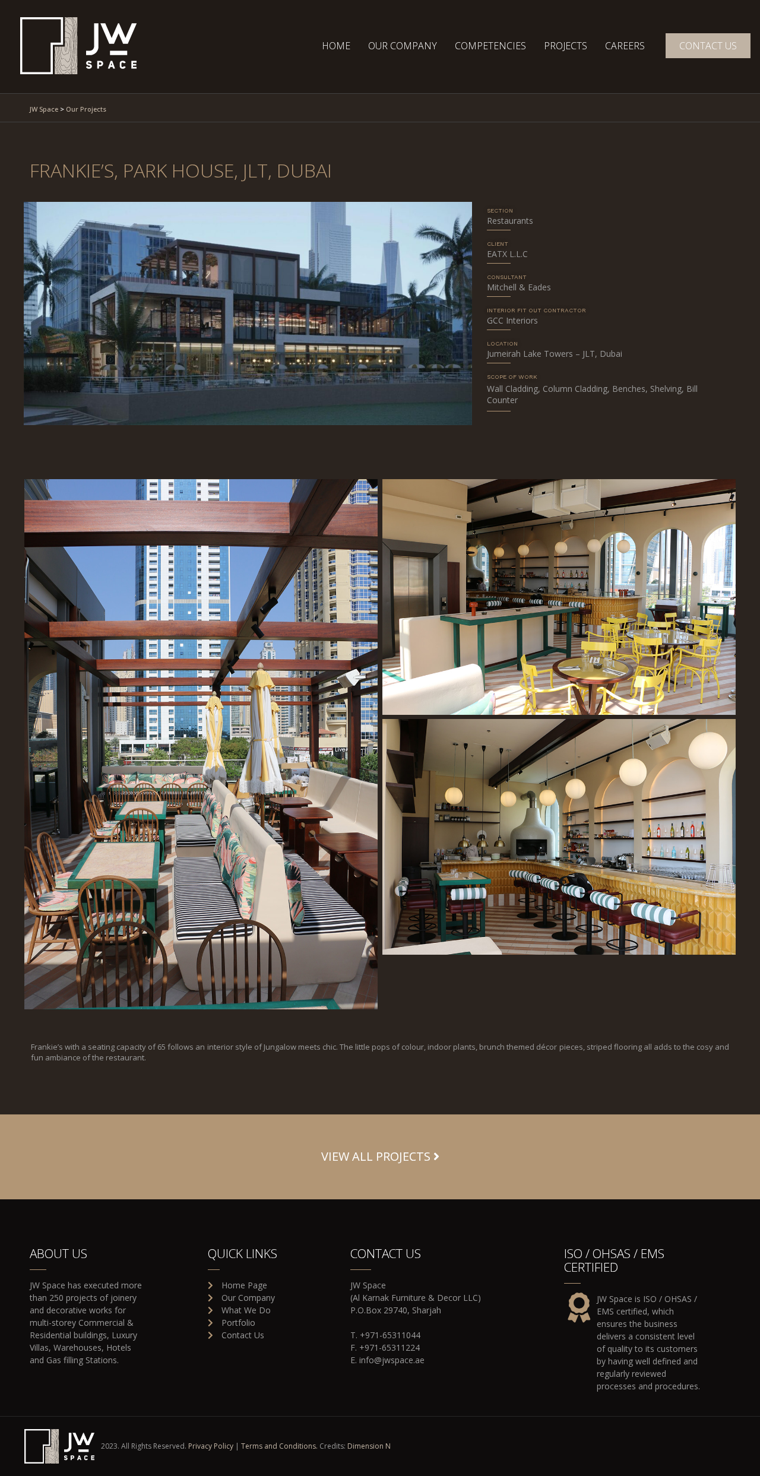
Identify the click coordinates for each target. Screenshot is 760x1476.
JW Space (44, 108)
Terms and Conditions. (279, 1446)
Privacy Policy (210, 1446)
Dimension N (369, 1446)
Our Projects (86, 108)
